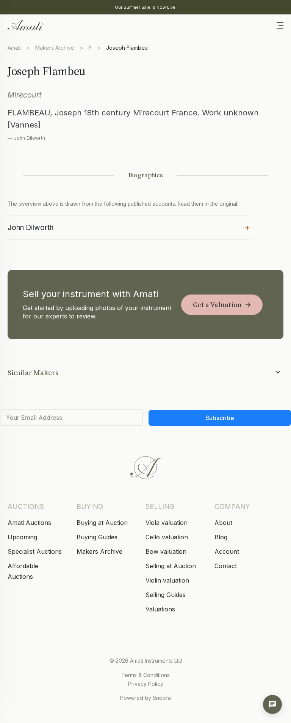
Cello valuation (167, 537)
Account (226, 551)
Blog (220, 537)
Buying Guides (97, 537)
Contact (225, 566)
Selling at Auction (171, 566)
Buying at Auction (102, 522)
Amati (14, 47)
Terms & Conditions (145, 675)
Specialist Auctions (35, 551)
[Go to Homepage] (25, 24)
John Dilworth (129, 227)
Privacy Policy (145, 683)
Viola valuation (167, 522)
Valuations (160, 609)
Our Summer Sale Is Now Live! (146, 7)
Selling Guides (166, 595)
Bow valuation (166, 551)
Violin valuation (167, 580)
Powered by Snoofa (145, 698)
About (223, 522)
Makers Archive (54, 47)
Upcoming (22, 537)
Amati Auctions (29, 522)
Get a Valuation (217, 304)
